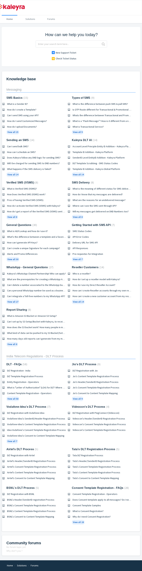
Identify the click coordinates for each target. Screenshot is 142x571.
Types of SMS (83, 97)
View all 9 (78, 132)
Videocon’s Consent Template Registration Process (99, 424)
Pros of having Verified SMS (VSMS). (25, 200)
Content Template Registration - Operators (29, 393)
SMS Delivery (82, 182)
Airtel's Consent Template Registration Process (31, 466)
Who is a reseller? (82, 273)
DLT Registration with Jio (85, 370)
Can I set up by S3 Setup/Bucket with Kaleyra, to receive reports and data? (45, 321)
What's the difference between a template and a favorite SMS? (39, 236)
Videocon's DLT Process (90, 406)
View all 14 (12, 174)
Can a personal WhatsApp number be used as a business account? (41, 290)
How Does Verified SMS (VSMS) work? (26, 194)
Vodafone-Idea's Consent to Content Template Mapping (35, 435)
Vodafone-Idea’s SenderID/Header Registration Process (36, 418)
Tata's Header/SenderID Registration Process (96, 461)
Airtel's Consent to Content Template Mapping (31, 478)
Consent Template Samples (87, 505)
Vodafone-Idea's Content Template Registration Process (36, 424)
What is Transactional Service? (88, 126)
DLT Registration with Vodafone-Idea (25, 412)
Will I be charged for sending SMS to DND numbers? (33, 163)
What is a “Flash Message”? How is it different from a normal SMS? (106, 121)
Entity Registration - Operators (23, 382)
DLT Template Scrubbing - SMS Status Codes (95, 163)
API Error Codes (81, 236)
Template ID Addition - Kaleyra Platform (93, 152)
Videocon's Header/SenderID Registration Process (99, 418)
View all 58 (12, 398)
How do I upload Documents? (22, 126)
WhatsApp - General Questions (29, 267)
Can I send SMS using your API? (23, 115)
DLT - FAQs (16, 364)
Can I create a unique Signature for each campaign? (33, 248)
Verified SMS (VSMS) (21, 182)
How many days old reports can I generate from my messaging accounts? (45, 338)
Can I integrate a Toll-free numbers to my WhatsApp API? (36, 296)
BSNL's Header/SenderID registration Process (30, 499)
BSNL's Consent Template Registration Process (31, 505)
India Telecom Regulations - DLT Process (35, 356)
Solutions (30, 19)
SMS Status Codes (82, 231)
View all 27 (12, 301)
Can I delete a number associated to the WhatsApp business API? (40, 285)
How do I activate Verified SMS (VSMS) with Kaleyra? (33, 205)
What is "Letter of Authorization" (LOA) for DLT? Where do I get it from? (43, 387)
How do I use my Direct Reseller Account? (94, 285)
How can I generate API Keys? (22, 242)
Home (9, 19)
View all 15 (12, 132)
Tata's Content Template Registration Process (96, 472)
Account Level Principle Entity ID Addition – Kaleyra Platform (103, 146)
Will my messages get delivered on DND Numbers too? (101, 211)
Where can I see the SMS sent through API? (95, 205)
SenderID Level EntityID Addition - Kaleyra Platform (99, 157)
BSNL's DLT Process (22, 487)
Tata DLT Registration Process (88, 455)
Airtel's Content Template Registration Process (31, 472)
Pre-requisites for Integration (88, 253)
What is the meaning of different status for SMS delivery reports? (106, 188)
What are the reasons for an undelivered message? (99, 200)
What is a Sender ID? (17, 103)
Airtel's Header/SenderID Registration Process (31, 461)
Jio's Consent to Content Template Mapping (95, 393)
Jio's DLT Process (86, 364)
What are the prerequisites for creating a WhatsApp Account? (39, 279)
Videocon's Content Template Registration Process (99, 430)
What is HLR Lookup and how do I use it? (27, 231)
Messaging (13, 89)
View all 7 (78, 259)
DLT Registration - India (18, 370)
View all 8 (12, 217)
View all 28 (78, 522)
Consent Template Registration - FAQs (100, 487)
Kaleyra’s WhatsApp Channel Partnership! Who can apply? (36, 273)
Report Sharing (18, 309)
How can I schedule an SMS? (21, 152)
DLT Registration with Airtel (21, 455)
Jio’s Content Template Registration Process (96, 376)
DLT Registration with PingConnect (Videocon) (96, 412)
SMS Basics (16, 97)
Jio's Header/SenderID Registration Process (95, 382)
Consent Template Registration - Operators (95, 494)
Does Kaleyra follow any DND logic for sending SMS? (34, 157)
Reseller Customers (87, 267)
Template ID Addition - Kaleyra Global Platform (96, 169)
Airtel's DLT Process (21, 449)
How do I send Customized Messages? (27, 121)
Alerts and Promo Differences (22, 253)
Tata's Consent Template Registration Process (97, 466)
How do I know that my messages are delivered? (98, 194)
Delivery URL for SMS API (85, 242)
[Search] (103, 44)
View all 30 (12, 259)
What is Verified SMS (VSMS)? (22, 188)
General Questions (21, 225)
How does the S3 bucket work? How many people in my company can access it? (48, 327)
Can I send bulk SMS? (18, 146)
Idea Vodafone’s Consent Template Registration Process (36, 430)
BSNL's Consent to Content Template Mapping (30, 516)
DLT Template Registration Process (25, 376)
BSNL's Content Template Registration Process (31, 511)
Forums (51, 19)
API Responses (80, 248)
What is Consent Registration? (88, 511)
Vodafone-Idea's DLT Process (28, 406)
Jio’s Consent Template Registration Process (96, 387)
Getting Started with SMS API (93, 225)
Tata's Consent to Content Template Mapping (96, 478)
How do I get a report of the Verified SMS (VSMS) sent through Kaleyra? (43, 211)
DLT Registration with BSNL (20, 494)
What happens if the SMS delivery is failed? (29, 169)
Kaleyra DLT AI (84, 140)
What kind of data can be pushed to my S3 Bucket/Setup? (36, 333)
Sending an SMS (19, 140)
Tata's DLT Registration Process (95, 449)
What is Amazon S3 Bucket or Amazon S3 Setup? (32, 315)
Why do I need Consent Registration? (92, 516)
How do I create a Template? (21, 109)
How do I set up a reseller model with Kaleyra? (96, 279)
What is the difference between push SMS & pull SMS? (100, 103)
